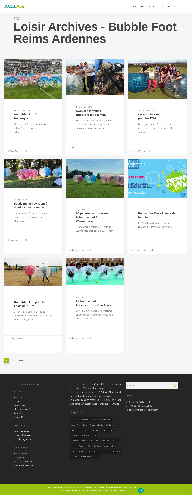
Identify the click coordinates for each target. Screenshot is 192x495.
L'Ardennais (19, 405)
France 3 (18, 397)
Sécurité (74, 457)
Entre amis (105, 441)
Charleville (110, 425)
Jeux (143, 6)
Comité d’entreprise (79, 430)
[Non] (188, 489)
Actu (151, 6)
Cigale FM (18, 417)
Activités (74, 420)
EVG (118, 441)
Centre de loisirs (96, 425)
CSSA (103, 430)
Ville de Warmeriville (23, 465)
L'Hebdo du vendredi (23, 409)
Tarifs (160, 6)
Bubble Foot (75, 425)
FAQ (169, 6)
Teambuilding (85, 457)
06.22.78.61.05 (145, 405)
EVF (113, 441)
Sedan (80, 451)
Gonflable (97, 446)
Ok (141, 490)
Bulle (85, 425)
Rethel (73, 451)
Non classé (14, 262)
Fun (89, 446)
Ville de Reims (20, 453)
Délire (109, 430)
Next (20, 360)
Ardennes (94, 420)
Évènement (76, 163)
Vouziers (96, 457)
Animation (14, 64)
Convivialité (93, 430)
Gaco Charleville (21, 431)
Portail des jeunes (22, 439)
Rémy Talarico (16, 151)
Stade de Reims (113, 451)
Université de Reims (23, 435)
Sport (102, 451)
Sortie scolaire (92, 451)
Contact (178, 6)
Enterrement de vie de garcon (83, 435)
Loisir (106, 446)
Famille (73, 446)
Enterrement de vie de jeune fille (84, 441)
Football (82, 446)
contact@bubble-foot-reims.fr (143, 409)
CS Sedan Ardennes (23, 461)
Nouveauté (76, 64)
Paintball (114, 446)
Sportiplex (18, 413)
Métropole (19, 457)
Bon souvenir (106, 420)
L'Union (17, 401)
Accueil (133, 6)
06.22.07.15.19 (143, 402)
